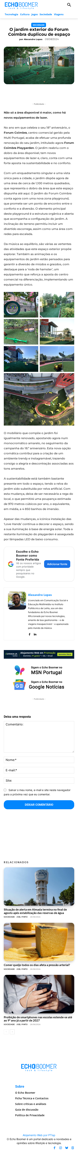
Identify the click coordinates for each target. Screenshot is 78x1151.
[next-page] (12, 1031)
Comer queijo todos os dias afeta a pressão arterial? (37, 965)
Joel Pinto (22, 917)
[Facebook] (29, 633)
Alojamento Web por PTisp (39, 1135)
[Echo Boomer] (21, 5)
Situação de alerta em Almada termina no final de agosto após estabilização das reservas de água (35, 911)
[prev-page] (6, 1031)
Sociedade (38, 24)
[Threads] (72, 1147)
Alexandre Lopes (33, 39)
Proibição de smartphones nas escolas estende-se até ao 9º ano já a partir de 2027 (38, 1018)
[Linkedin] (35, 633)
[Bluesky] (66, 1147)
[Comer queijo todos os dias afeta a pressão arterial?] (39, 942)
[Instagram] (60, 1147)
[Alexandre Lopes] (17, 614)
